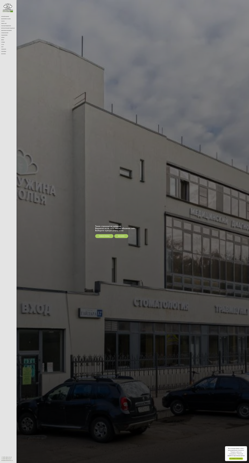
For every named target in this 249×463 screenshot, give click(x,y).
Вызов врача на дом (6, 18)
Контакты (3, 53)
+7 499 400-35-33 (6, 457)
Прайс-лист (4, 23)
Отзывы (3, 42)
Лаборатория (4, 35)
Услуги (3, 21)
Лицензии (3, 49)
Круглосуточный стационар (8, 28)
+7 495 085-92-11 (6, 459)
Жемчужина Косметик (6, 30)
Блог (2, 46)
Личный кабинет (5, 16)
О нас (2, 44)
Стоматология (4, 32)
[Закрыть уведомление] (246, 447)
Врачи (2, 39)
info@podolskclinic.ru (7, 460)
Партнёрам (3, 51)
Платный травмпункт (6, 25)
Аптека (2, 37)
